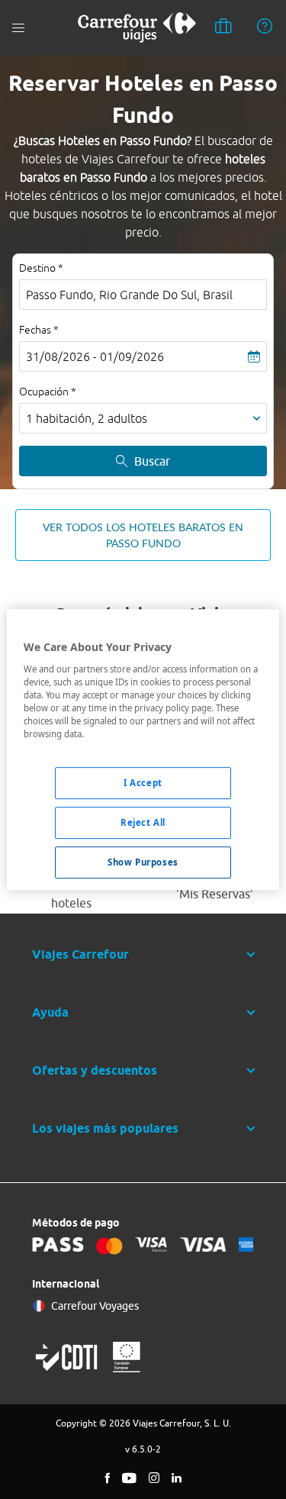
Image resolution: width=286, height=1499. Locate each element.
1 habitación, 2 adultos (86, 418)
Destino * (41, 268)
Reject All (143, 822)
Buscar (152, 461)
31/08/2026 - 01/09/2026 (95, 356)
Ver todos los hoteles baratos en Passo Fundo (143, 535)
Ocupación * (47, 391)
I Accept (143, 782)
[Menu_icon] (18, 28)
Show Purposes (143, 862)
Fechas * (39, 330)
